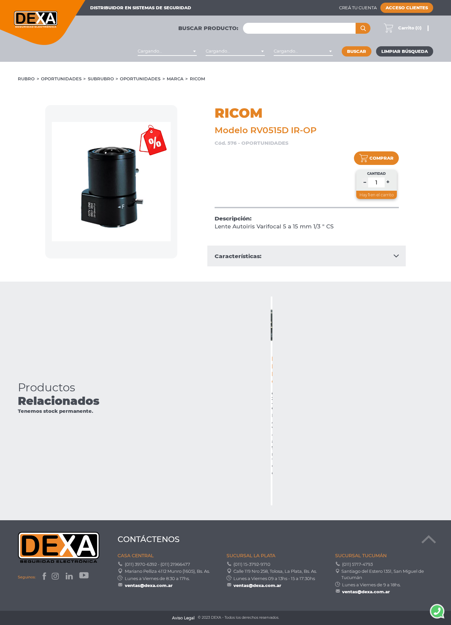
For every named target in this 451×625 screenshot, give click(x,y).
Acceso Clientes (407, 7)
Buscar (356, 51)
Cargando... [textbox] (150, 51)
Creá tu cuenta (358, 7)
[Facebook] (43, 577)
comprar (381, 158)
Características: (238, 256)
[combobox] (167, 51)
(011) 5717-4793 (357, 564)
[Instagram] (56, 577)
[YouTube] (84, 577)
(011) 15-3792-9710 (251, 564)
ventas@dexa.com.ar (149, 585)
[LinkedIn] (70, 577)
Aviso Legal (183, 618)
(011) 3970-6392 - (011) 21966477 (157, 564)
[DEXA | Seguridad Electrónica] (43, 22)
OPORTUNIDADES (61, 78)
